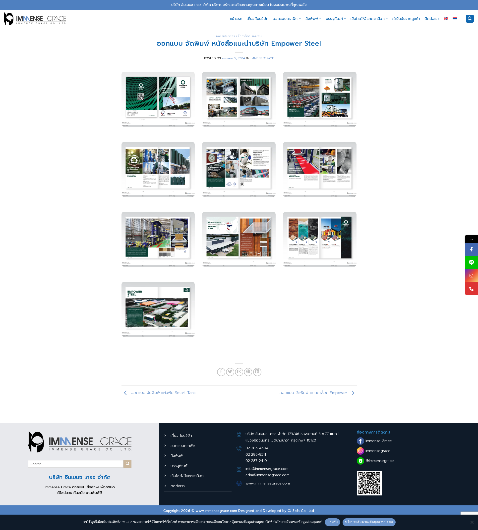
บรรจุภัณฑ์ (334, 18)
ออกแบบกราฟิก (285, 18)
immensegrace (262, 58)
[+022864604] (471, 288)
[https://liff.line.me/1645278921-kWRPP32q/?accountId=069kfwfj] (471, 262)
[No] (471, 524)
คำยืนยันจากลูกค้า (406, 18)
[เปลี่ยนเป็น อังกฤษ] (446, 19)
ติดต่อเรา (431, 18)
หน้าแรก (236, 18)
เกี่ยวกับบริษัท (257, 18)
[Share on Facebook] (221, 372)
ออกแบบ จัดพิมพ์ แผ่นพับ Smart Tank (162, 393)
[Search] (470, 19)
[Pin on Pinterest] (248, 372)
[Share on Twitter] (230, 372)
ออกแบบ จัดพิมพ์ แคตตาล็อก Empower (314, 393)
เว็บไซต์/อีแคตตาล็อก (368, 18)
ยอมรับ (332, 522)
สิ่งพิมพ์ (311, 18)
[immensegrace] (35, 19)
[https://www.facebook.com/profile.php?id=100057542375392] (471, 249)
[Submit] (127, 464)
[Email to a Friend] (239, 372)
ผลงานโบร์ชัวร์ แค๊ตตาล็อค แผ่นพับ (239, 36)
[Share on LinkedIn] (257, 372)
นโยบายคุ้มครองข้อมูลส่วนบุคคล (369, 522)
